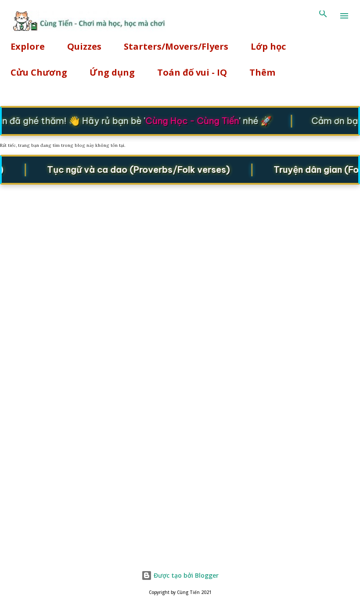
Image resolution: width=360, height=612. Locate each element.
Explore (28, 46)
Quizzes (84, 46)
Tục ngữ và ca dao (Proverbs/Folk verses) (135, 169)
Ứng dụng (112, 72)
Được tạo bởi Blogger (185, 575)
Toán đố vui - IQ (192, 72)
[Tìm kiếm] (323, 16)
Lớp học (268, 46)
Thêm (262, 72)
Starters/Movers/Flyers (176, 46)
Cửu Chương (39, 72)
